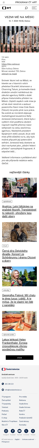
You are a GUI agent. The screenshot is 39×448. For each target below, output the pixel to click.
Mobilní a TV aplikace (9, 421)
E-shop (4, 418)
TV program (6, 397)
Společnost (7, 201)
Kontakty (22, 425)
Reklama (22, 400)
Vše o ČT (5, 425)
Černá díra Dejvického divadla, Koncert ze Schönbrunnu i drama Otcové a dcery (19, 255)
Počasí (4, 414)
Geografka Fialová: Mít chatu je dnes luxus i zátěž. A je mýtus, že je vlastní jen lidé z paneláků (18, 300)
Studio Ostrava (24, 407)
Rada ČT (22, 411)
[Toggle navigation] (3, 2)
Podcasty (5, 411)
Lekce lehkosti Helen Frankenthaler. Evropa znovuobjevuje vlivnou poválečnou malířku (14, 344)
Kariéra (22, 414)
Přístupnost (5, 442)
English (17, 439)
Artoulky (6, 290)
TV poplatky (6, 404)
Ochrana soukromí (28, 439)
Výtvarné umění (8, 335)
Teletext (5, 407)
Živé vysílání (6, 400)
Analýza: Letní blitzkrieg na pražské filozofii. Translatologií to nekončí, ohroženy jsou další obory (19, 211)
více (19, 357)
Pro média (23, 397)
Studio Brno (23, 404)
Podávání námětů (25, 418)
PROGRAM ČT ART (26, 2)
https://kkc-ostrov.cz (11, 64)
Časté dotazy (24, 421)
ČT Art (5, 246)
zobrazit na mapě (9, 74)
